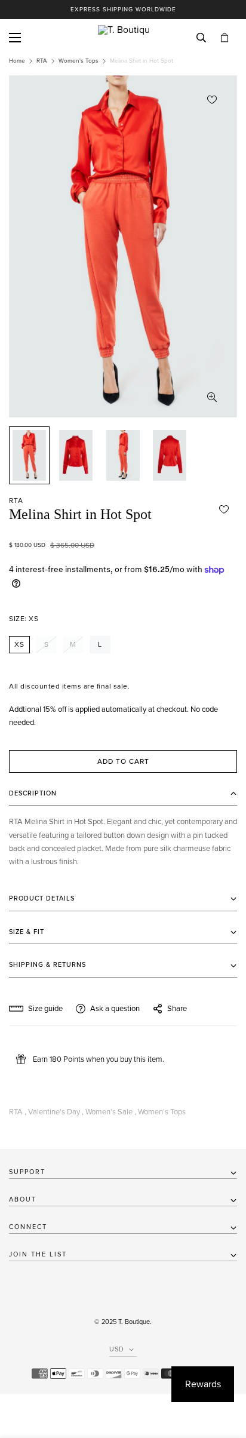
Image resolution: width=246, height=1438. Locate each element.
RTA (41, 60)
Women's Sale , (110, 1112)
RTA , (17, 1112)
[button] (224, 38)
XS (19, 644)
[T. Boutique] (123, 37)
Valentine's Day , (56, 1112)
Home (17, 60)
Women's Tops (79, 60)
